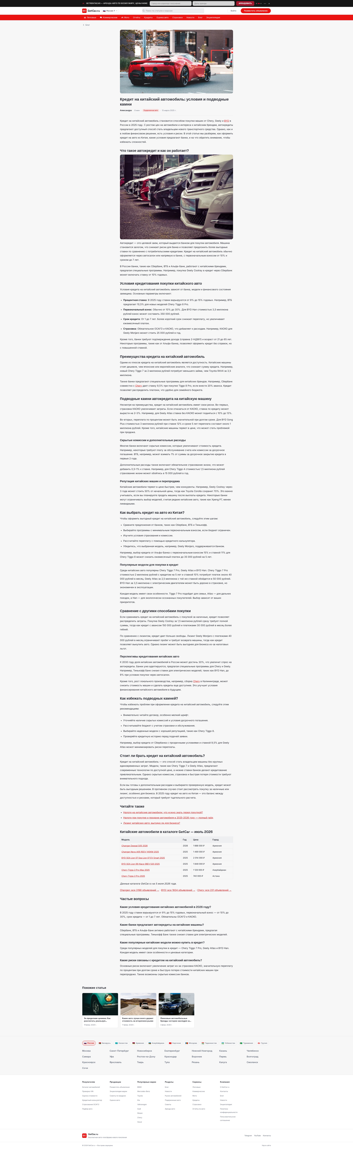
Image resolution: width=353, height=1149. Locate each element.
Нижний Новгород (202, 1050)
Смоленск (252, 1062)
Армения (138, 1043)
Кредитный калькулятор (92, 1100)
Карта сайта (266, 1145)
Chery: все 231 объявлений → (214, 890)
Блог (200, 17)
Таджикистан (209, 1043)
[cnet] (260, 3)
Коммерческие (110, 17)
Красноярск (88, 1062)
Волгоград (252, 1056)
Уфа (112, 1056)
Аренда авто (170, 1109)
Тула (167, 1062)
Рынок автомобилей (173, 1096)
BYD (226, 120)
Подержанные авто (173, 1100)
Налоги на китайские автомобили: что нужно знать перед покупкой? (163, 812)
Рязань (195, 1062)
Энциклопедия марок (118, 1091)
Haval (139, 1122)
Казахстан (121, 1043)
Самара (86, 1056)
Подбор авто (87, 1109)
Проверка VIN (87, 1091)
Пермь (223, 1056)
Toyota (140, 1096)
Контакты (224, 1091)
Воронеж (197, 1056)
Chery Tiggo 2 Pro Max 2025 (135, 870)
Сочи (85, 1068)
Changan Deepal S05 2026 (134, 845)
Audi (139, 1109)
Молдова (191, 1043)
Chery (138, 385)
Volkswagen (142, 1104)
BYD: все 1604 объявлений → (178, 890)
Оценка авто (163, 17)
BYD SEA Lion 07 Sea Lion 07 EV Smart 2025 (143, 858)
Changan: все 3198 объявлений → (139, 890)
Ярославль (115, 1062)
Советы (168, 1104)
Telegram (248, 1136)
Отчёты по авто (198, 1109)
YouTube (257, 1136)
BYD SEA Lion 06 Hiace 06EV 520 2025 (140, 864)
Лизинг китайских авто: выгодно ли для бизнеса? (151, 823)
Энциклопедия (213, 17)
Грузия (262, 1043)
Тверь (140, 1062)
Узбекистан (228, 1043)
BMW (139, 1087)
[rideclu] (256, 3)
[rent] (259, 3)
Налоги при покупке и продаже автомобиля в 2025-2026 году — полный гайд (168, 817)
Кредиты (148, 17)
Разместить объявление (256, 11)
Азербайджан (156, 1043)
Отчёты (136, 17)
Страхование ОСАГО (90, 1104)
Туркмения (246, 1043)
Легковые (91, 17)
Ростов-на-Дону (146, 1056)
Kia (138, 1100)
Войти (233, 11)
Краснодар (171, 1056)
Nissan (140, 1113)
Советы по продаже (118, 1096)
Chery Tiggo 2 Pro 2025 (133, 876)
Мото (126, 17)
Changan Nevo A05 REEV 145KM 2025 (140, 851)
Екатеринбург (172, 1050)
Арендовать (245, 3)
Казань (223, 1050)
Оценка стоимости (89, 1096)
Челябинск (253, 1050)
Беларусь (104, 1043)
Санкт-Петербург (119, 1050)
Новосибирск (144, 1050)
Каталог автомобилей (91, 1087)
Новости (190, 17)
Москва (86, 1050)
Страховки (177, 17)
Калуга (223, 1062)
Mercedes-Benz (143, 1091)
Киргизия (175, 1043)
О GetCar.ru (224, 1087)
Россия (89, 1043)
